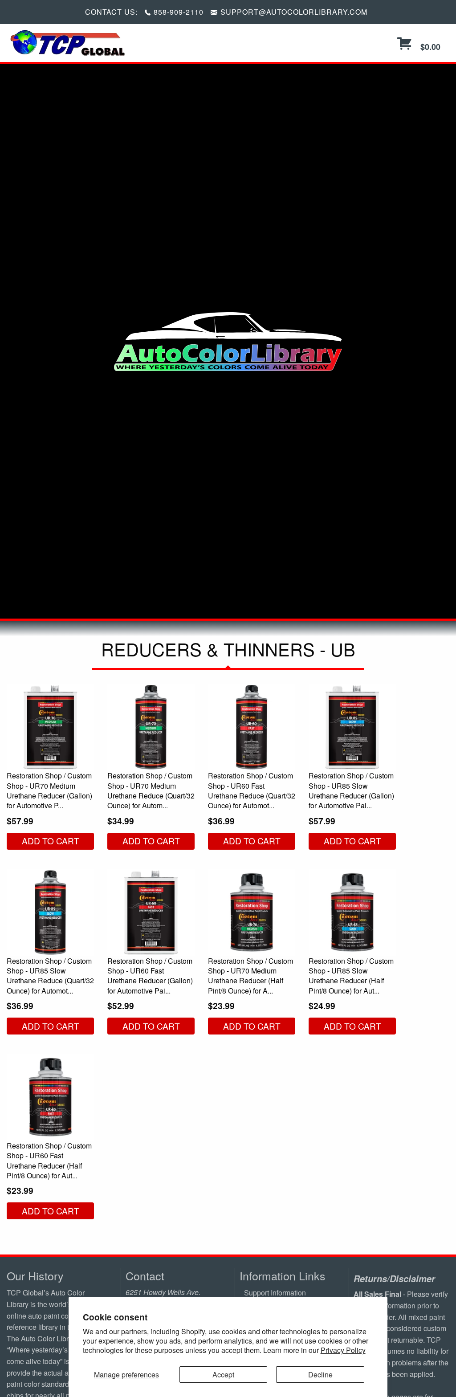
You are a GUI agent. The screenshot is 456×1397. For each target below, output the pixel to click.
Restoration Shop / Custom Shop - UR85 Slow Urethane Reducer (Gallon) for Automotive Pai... (351, 790)
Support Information (275, 1292)
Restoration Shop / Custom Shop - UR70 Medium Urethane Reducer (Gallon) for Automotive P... (49, 790)
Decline (320, 1374)
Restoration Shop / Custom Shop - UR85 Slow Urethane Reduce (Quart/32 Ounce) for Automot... (50, 976)
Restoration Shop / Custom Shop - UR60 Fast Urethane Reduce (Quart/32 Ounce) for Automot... (251, 790)
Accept (223, 1374)
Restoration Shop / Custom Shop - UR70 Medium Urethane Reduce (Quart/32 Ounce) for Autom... (151, 790)
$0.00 (429, 47)
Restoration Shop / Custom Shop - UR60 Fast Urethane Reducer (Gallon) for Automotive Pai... (150, 976)
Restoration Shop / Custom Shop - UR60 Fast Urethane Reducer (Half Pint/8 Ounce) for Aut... (49, 1160)
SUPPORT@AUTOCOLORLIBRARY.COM (293, 12)
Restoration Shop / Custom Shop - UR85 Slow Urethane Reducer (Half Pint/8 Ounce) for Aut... (351, 976)
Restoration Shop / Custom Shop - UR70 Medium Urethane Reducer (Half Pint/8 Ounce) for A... (250, 976)
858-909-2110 (179, 12)
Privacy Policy (343, 1350)
